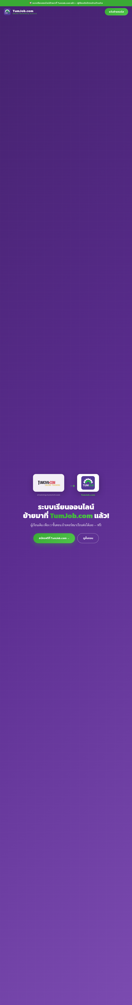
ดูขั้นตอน (88, 538)
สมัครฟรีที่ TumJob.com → (54, 538)
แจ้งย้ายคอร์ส (116, 12)
